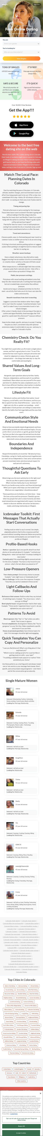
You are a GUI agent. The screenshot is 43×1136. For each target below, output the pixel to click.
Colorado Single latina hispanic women (20, 964)
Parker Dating (33, 1045)
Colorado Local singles (12, 945)
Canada (29, 1069)
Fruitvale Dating (8, 1029)
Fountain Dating (35, 1025)
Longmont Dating (21, 1041)
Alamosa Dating (22, 986)
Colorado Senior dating (10, 950)
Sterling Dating (36, 1049)
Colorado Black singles (11, 926)
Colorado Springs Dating (11, 1013)
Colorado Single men (10, 966)
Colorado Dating (19, 1009)
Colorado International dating (29, 937)
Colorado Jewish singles (30, 940)
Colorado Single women (29, 969)
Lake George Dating (21, 1037)
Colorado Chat (11, 929)
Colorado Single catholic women (20, 956)
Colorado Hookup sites (10, 937)
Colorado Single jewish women (21, 961)
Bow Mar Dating (34, 994)
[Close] (40, 1093)
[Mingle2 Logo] (5, 4)
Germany (9, 1073)
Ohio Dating (22, 1045)
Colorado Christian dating (26, 929)
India (17, 1073)
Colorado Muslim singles (26, 948)
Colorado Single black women (20, 953)
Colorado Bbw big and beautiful (13, 923)
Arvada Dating (9, 990)
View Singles (21, 59)
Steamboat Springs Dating (21, 1049)
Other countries (21, 1081)
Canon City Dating (34, 998)
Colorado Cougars (11, 931)
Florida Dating (33, 1021)
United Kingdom (18, 1069)
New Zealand (11, 1077)
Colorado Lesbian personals (29, 942)
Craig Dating (25, 1013)
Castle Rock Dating (15, 1001)
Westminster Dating (27, 1053)
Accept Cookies (21, 1133)
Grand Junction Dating (9, 1033)
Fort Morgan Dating (22, 1025)
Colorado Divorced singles (27, 931)
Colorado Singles (21, 972)
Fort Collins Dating (8, 1025)
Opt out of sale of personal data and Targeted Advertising (21, 1119)
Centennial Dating (28, 1001)
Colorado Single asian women (29, 950)
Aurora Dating (20, 990)
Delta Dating (35, 1013)
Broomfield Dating (21, 998)
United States (7, 1069)
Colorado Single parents (12, 969)
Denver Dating (9, 1017)
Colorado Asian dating (29, 921)
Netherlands (32, 1073)
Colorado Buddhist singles (28, 926)
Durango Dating (20, 1017)
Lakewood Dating (35, 1037)
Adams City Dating (10, 986)
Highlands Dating (35, 1033)
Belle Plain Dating (33, 990)
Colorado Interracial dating (12, 940)
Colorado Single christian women (20, 958)
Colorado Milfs (12, 948)
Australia (37, 1069)
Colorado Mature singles (29, 945)
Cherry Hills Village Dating (14, 1005)
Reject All (21, 1126)
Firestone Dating (21, 1021)
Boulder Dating (22, 994)
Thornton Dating (14, 1053)
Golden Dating (35, 1029)
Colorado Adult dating (13, 921)
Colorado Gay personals (12, 934)
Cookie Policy (14, 1113)
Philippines (22, 1077)
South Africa (31, 1077)
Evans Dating (9, 1021)
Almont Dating (34, 986)
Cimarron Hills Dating (30, 1005)
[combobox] (21, 44)
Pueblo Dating (7, 1049)
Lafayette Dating (7, 1037)
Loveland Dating (34, 1041)
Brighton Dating (8, 998)
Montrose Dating (11, 1045)
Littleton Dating (9, 1041)
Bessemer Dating (9, 994)
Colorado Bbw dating (32, 923)
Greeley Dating (23, 1033)
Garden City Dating (22, 1029)
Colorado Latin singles (11, 942)
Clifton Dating (8, 1009)
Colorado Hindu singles (29, 934)
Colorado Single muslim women (28, 966)
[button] (37, 4)
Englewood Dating (33, 1017)
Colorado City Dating (33, 1009)
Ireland (24, 1073)
